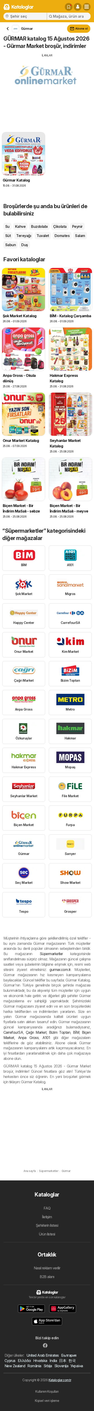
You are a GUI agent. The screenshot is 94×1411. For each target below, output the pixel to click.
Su (7, 226)
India (53, 1360)
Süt (8, 235)
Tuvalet (43, 235)
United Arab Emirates (42, 1355)
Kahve (20, 226)
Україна (76, 1366)
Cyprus (10, 1360)
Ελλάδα (24, 1360)
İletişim (47, 1217)
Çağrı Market (36, 1032)
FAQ (47, 1208)
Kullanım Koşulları (47, 1391)
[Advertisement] (47, 90)
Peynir (77, 226)
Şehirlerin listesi (47, 1225)
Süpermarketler (51, 953)
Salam (80, 235)
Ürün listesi (47, 1234)
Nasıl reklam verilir (47, 1268)
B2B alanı (47, 1276)
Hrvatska (40, 1360)
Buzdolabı (39, 226)
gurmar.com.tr (60, 969)
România (34, 1366)
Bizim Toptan (59, 1032)
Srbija (48, 1366)
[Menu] (87, 7)
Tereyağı (23, 235)
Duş (24, 245)
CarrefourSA (13, 1032)
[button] (77, 7)
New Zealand (15, 1366)
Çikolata (60, 226)
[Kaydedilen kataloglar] (69, 7)
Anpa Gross (28, 1037)
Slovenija (61, 1366)
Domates (62, 235)
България (68, 1355)
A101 (46, 1037)
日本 (62, 1360)
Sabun (10, 245)
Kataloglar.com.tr (60, 1380)
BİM (76, 1032)
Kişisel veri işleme (47, 1401)
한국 (72, 1360)
